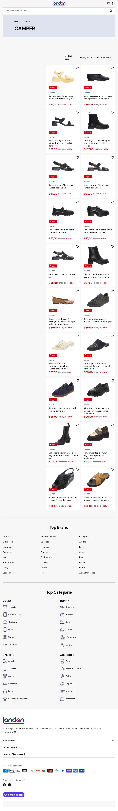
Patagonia (84, 536)
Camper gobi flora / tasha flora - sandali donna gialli (60, 97)
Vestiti (69, 645)
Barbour (7, 572)
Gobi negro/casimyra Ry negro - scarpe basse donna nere (98, 97)
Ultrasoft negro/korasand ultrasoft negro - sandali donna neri (60, 143)
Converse (7, 552)
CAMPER (51, 92)
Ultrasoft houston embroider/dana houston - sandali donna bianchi (61, 366)
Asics (81, 552)
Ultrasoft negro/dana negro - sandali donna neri (62, 186)
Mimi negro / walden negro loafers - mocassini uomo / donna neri (96, 411)
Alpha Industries (87, 572)
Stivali (69, 622)
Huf (42, 572)
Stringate (71, 637)
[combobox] (59, 10)
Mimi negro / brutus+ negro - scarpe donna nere (62, 231)
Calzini (69, 676)
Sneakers (12, 644)
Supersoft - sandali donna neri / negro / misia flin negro (63, 498)
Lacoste (45, 541)
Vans (5, 557)
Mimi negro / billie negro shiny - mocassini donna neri (98, 231)
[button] (4, 3)
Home (17, 22)
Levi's (82, 547)
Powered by (8, 732)
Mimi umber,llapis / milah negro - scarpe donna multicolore (95, 455)
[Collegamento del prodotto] (63, 87)
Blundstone (8, 562)
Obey (5, 567)
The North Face (48, 536)
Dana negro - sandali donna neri (61, 275)
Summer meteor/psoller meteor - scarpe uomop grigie (98, 320)
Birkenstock (8, 541)
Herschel (45, 547)
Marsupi (70, 691)
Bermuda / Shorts (17, 614)
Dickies (44, 562)
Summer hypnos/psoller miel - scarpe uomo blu (62, 409)
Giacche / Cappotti (17, 698)
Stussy (44, 552)
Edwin (44, 567)
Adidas (82, 541)
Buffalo (82, 562)
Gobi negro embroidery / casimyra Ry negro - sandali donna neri (97, 366)
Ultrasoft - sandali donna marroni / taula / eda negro (96, 498)
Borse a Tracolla (73, 668)
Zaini (68, 661)
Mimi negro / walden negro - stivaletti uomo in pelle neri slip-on (97, 143)
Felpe (11, 629)
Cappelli (70, 683)
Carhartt (7, 536)
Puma (82, 567)
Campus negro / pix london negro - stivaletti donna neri (97, 275)
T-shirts (12, 607)
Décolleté (70, 629)
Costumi (12, 622)
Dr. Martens (46, 557)
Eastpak (7, 547)
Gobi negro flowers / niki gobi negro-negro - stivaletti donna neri (63, 455)
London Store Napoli (24, 728)
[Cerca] (111, 10)
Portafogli (70, 698)
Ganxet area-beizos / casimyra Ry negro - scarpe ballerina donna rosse (61, 321)
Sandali (12, 637)
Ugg (81, 557)
